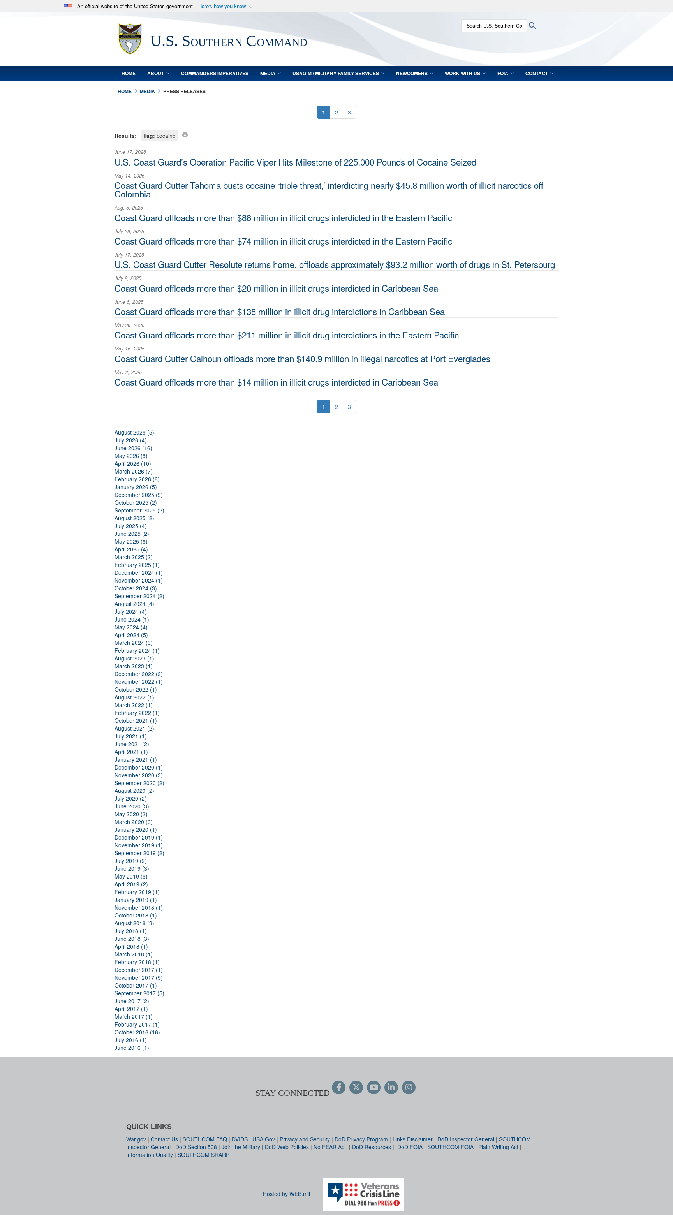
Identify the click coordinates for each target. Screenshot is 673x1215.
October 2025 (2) (136, 502)
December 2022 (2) (139, 674)
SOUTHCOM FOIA (450, 1147)
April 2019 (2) (131, 884)
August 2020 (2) (134, 790)
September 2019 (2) (139, 853)
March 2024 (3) (134, 642)
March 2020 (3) (134, 822)
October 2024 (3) (136, 588)
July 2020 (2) (131, 798)
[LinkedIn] (391, 1088)
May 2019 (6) (131, 876)
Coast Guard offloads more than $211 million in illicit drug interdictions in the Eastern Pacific (287, 334)
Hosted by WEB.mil (286, 1193)
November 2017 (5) (139, 977)
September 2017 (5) (139, 993)
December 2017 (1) (139, 970)
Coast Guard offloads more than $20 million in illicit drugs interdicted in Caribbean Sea (276, 288)
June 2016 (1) (132, 1047)
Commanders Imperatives (214, 73)
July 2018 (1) (131, 931)
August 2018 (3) (134, 923)
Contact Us (164, 1139)
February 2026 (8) (137, 479)
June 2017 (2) (132, 1001)
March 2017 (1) (134, 1016)
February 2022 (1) (137, 713)
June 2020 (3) (132, 806)
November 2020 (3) (139, 775)
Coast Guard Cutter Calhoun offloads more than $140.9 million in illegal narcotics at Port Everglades (302, 358)
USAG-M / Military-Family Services (335, 73)
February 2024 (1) (137, 650)
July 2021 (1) (131, 736)
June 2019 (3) (132, 868)
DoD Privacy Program (361, 1139)
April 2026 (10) (133, 463)
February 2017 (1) (137, 1024)
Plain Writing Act (498, 1147)
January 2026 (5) (136, 487)
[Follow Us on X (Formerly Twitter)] (356, 1088)
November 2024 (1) (139, 580)
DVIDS (240, 1139)
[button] (226, 6)
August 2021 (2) (134, 728)
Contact (536, 73)
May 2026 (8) (131, 456)
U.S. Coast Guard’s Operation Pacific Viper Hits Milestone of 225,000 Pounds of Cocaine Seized (295, 161)
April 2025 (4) (131, 549)
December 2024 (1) (139, 572)
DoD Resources (371, 1147)
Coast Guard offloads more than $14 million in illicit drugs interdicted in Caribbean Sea (276, 381)
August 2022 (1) (134, 697)
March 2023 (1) (134, 666)
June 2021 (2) (132, 744)
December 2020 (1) (139, 767)
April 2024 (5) (131, 635)
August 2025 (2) (134, 518)
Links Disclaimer (413, 1139)
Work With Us (462, 73)
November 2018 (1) (139, 907)
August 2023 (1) (134, 658)
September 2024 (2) (139, 596)
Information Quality (149, 1155)
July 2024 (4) (131, 611)
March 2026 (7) (134, 471)
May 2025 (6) (131, 541)
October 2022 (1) (136, 689)
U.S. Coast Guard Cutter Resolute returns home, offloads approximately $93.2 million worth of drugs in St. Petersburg (335, 264)
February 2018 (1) (137, 962)
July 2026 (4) (131, 440)
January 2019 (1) (136, 899)
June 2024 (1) (132, 619)
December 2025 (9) (139, 494)
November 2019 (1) (139, 845)
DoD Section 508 (196, 1147)
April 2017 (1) (131, 1008)
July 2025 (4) (131, 526)
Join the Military (241, 1147)
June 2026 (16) (133, 448)
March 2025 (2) (134, 557)
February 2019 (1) (137, 892)
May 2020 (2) (131, 814)
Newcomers (412, 73)
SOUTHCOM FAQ (205, 1139)
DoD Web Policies (287, 1147)
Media (267, 73)
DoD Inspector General (465, 1139)
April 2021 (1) (131, 751)
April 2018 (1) (131, 946)
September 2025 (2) (139, 510)
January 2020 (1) (136, 829)
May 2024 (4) (131, 627)
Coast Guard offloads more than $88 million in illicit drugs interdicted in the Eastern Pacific (283, 217)
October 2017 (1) (136, 985)
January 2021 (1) (136, 759)
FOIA (502, 73)
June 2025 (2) (132, 533)
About (155, 73)
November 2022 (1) (139, 681)
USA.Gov (263, 1139)
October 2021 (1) (136, 720)
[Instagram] (409, 1088)
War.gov (136, 1139)
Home (129, 73)
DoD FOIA (410, 1147)
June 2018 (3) (132, 938)
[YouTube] (374, 1088)
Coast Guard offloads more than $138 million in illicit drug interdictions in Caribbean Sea (280, 311)
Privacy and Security (305, 1139)
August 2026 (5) (134, 432)
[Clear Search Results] (185, 134)
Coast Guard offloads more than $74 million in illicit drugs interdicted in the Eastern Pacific (283, 240)
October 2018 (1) (136, 915)
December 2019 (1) (139, 837)
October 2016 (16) (137, 1032)
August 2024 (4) (134, 604)
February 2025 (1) (137, 565)
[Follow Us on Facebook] (338, 1088)
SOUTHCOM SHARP (203, 1155)
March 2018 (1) (134, 954)
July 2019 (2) (131, 861)
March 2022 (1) (134, 705)
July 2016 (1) (131, 1040)
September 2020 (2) (139, 783)
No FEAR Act (330, 1147)
